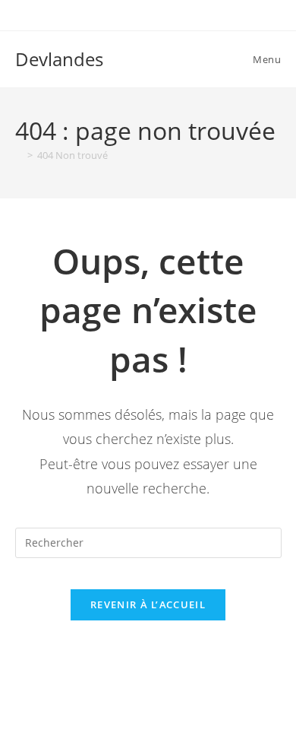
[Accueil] (19, 155)
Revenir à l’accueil (148, 604)
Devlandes (59, 58)
